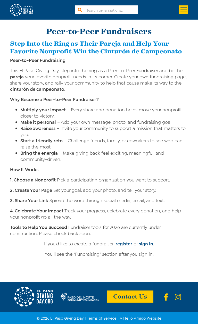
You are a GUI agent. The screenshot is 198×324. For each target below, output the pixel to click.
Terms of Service (102, 317)
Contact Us (130, 296)
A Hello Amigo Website (140, 317)
